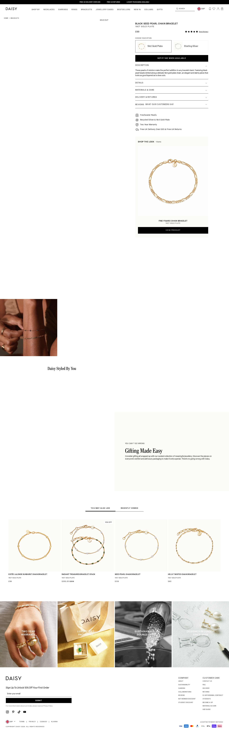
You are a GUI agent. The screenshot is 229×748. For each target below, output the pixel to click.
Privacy (32, 721)
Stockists (207, 699)
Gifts (160, 9)
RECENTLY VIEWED (129, 508)
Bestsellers (123, 9)
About (180, 681)
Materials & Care (209, 706)
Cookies (43, 721)
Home (6, 18)
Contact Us (207, 681)
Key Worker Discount (187, 699)
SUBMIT (38, 700)
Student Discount (185, 702)
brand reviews (203, 32)
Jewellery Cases (105, 9)
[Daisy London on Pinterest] (13, 711)
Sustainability (184, 685)
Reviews (181, 695)
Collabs (148, 9)
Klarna (54, 721)
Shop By (36, 9)
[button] (222, 8)
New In (137, 9)
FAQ (204, 685)
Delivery (206, 688)
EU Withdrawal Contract (213, 695)
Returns (206, 692)
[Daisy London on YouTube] (24, 712)
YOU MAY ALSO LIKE (100, 508)
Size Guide (207, 709)
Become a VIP (208, 702)
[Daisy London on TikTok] (19, 711)
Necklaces (49, 9)
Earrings (63, 9)
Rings (74, 9)
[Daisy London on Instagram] (7, 711)
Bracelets (86, 9)
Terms (22, 721)
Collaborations (184, 692)
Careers (181, 688)
